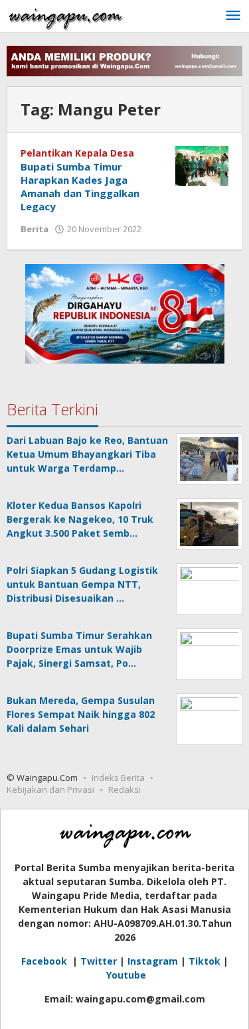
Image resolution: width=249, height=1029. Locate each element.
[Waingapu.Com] (66, 15)
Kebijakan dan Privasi (50, 789)
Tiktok (204, 961)
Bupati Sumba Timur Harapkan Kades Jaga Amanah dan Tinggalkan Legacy (80, 186)
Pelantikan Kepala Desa (77, 153)
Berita (34, 229)
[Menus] (233, 16)
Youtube (126, 975)
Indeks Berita (118, 778)
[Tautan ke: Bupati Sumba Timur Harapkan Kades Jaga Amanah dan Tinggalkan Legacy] (201, 165)
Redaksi (124, 789)
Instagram (152, 961)
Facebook (45, 961)
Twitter (98, 961)
